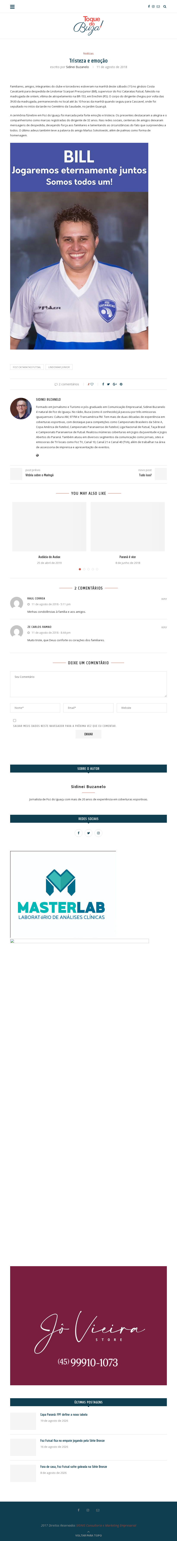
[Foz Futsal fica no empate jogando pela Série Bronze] (23, 1447)
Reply (164, 599)
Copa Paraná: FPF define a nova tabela (63, 1414)
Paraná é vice (128, 557)
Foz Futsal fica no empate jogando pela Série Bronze (72, 1440)
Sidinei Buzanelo (77, 67)
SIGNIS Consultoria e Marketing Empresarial (106, 1525)
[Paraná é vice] (128, 526)
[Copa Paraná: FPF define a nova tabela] (23, 1421)
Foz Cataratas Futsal (27, 367)
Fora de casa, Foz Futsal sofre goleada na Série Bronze (73, 1466)
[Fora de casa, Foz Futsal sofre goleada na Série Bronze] (23, 1473)
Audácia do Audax (49, 557)
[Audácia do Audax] (49, 526)
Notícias (88, 53)
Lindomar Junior (59, 367)
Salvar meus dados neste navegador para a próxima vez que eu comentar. (65, 726)
